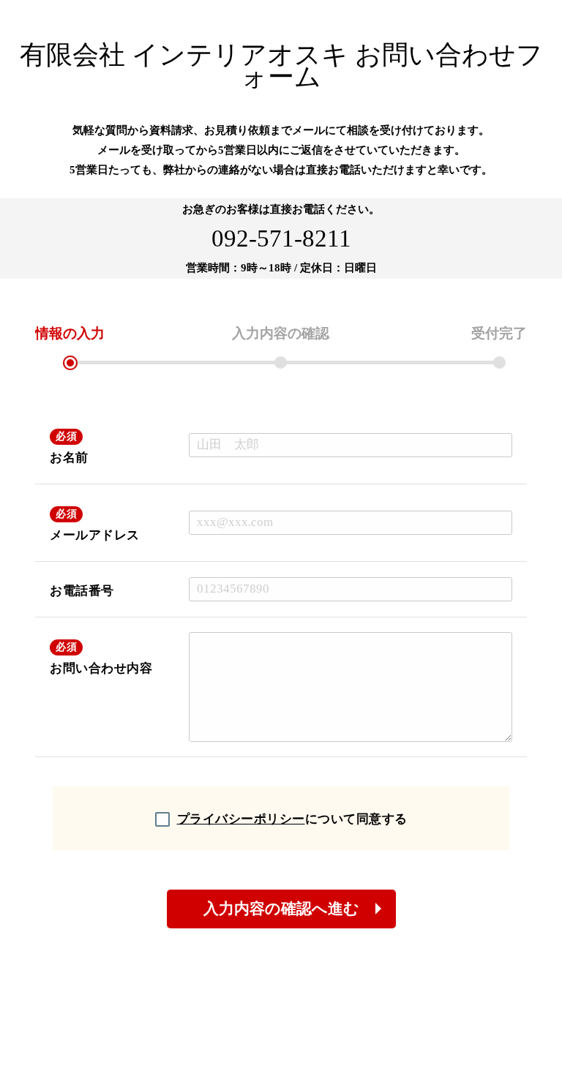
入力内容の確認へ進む (281, 909)
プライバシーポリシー (241, 819)
